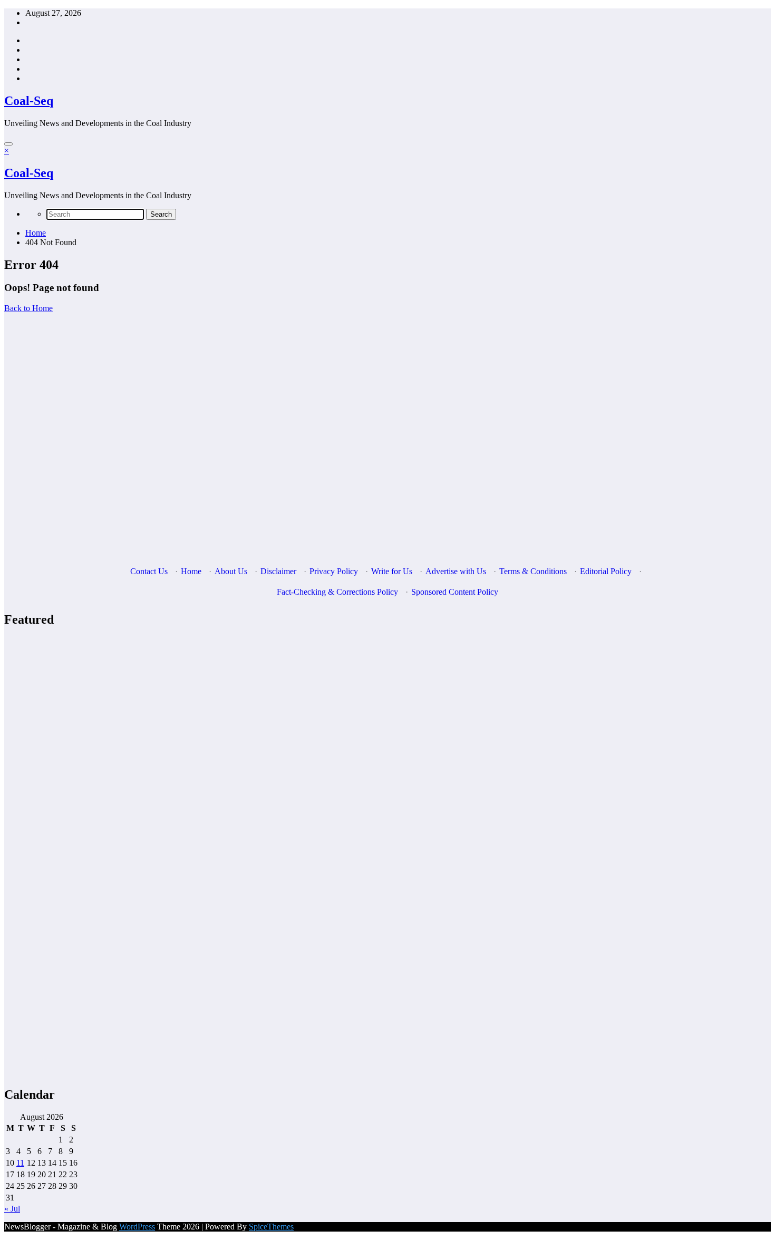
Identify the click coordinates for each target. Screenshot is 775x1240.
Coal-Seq (28, 101)
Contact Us (149, 571)
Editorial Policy (606, 571)
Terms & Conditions (533, 571)
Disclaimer (278, 571)
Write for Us (391, 571)
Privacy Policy (333, 571)
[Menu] (8, 144)
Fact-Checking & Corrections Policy (337, 591)
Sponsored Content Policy (454, 591)
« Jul (12, 1208)
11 (20, 1162)
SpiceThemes (271, 1226)
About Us (231, 571)
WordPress (137, 1226)
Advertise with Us (455, 571)
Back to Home (28, 308)
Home (191, 571)
